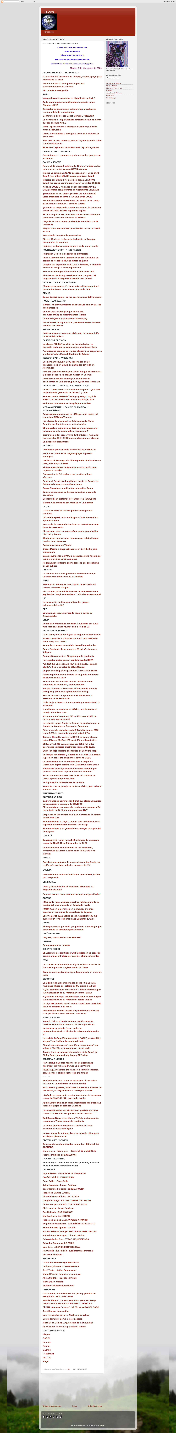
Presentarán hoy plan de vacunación (62, 235)
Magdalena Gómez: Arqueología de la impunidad (68, 1323)
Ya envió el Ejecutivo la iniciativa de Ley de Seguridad (71, 147)
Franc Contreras (111, 85)
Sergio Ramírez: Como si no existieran (62, 1319)
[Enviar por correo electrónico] (78, 1369)
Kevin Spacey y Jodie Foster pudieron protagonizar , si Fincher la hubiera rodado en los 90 (71, 1031)
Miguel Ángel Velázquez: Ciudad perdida (64, 1235)
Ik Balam (109, 90)
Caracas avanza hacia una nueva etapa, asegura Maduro (72, 894)
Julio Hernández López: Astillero (59, 1185)
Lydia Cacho (110, 95)
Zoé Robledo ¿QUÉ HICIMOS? (58, 1212)
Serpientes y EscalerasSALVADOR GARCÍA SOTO (69, 1223)
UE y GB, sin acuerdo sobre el (61, 937)
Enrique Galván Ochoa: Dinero (58, 1285)
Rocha (46, 1346)
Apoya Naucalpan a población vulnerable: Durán (68, 488)
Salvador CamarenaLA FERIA (58, 1243)
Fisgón (46, 1334)
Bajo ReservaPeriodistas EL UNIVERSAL (64, 1173)
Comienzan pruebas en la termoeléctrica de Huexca (69, 449)
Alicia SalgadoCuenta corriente (60, 1278)
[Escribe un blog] (80, 1369)
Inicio (74, 1406)
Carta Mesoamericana (113, 83)
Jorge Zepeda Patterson (114, 93)
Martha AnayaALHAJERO (56, 1216)
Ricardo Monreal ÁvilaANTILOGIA (61, 1196)
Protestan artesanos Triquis (57, 545)
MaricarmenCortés (53, 1282)
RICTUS (47, 1357)
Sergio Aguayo (111, 98)
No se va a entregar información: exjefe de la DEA (68, 271)
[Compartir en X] (82, 1369)
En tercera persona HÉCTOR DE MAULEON (65, 1204)
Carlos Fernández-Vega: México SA (61, 1262)
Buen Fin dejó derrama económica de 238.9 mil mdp (70, 751)
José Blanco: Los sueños (56, 1311)
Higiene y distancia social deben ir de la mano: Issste (70, 246)
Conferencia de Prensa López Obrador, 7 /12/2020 (68, 116)
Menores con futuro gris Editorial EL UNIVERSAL (69, 1151)
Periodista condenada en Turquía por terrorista (67, 403)
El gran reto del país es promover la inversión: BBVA (70, 671)
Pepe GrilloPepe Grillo (55, 1181)
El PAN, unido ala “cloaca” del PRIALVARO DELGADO (71, 1307)
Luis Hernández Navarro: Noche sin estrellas (66, 1315)
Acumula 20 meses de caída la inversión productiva (69, 645)
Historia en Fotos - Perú (114, 88)
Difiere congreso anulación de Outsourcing (65, 318)
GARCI (46, 1338)
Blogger (102, 1425)
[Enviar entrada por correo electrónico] (74, 1369)
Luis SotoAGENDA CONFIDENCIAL (61, 1247)
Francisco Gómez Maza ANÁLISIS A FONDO (65, 1220)
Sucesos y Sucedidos (49, 18)
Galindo (47, 1350)
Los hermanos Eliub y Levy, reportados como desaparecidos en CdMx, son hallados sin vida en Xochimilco (68, 365)
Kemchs (47, 1342)
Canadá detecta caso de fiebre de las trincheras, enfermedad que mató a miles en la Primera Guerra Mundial (69, 850)
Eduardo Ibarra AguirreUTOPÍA (59, 1227)
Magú (45, 1361)
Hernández (48, 1354)
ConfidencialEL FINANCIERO (58, 1177)
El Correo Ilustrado (52, 1254)
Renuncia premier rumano (56, 945)
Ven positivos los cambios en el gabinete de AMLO (69, 98)
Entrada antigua (95, 1406)
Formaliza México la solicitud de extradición (65, 254)
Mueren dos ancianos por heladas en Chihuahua (68, 502)
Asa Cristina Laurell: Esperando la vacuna (64, 1326)
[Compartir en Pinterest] (86, 1369)
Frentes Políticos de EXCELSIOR (59, 1155)
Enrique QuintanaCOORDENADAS (61, 1266)
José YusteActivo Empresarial (59, 1270)
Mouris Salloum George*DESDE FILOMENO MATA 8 (70, 1231)
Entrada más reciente (52, 1406)
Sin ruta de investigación (56, 90)
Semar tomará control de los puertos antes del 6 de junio (72, 297)
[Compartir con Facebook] (84, 1369)
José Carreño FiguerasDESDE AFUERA (63, 1189)
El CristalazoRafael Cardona (58, 1208)
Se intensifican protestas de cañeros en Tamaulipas (69, 499)
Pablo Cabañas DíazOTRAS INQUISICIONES (66, 1239)
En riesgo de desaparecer (56, 442)
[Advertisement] (72, 1389)
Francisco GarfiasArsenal (56, 1193)
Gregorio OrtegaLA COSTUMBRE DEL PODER (67, 1200)
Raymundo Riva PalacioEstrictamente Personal (68, 1251)
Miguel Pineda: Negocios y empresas (62, 1274)
